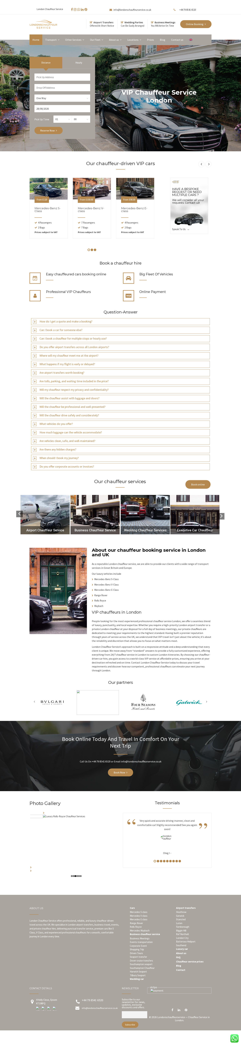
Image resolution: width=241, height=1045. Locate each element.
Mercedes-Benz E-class (134, 210)
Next (122, 845)
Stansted (181, 926)
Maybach (98, 606)
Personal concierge (196, 530)
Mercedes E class (138, 926)
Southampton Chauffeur (142, 975)
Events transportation (141, 949)
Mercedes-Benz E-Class (106, 589)
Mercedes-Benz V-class (91, 210)
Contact (180, 977)
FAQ (178, 964)
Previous (25, 845)
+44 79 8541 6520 (187, 9)
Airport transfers (186, 915)
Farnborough (182, 934)
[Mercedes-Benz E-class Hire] (135, 189)
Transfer (45, 530)
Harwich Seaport (138, 979)
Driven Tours (136, 960)
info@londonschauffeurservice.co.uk (132, 9)
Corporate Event (138, 953)
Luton (179, 930)
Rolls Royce (100, 600)
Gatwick (180, 923)
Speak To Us (179, 229)
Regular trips (95, 530)
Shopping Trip (137, 956)
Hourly (78, 62)
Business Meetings (140, 945)
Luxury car (182, 956)
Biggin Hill (181, 937)
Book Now (119, 772)
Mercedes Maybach (140, 937)
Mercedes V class (138, 923)
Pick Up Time (41, 119)
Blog (178, 973)
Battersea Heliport (185, 948)
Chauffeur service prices (189, 968)
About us (181, 960)
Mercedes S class (138, 919)
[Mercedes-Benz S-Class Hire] (49, 189)
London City (182, 945)
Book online (198, 484)
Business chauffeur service (145, 941)
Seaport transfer (138, 964)
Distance (45, 62)
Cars (132, 915)
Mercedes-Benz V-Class (106, 584)
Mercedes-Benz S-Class (47, 210)
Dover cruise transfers (141, 967)
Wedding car (137, 986)
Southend (181, 952)
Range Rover (100, 595)
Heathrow (181, 919)
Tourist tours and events (146, 530)
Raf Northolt (182, 941)
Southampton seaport (141, 971)
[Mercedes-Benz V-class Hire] (92, 189)
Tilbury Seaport (138, 982)
